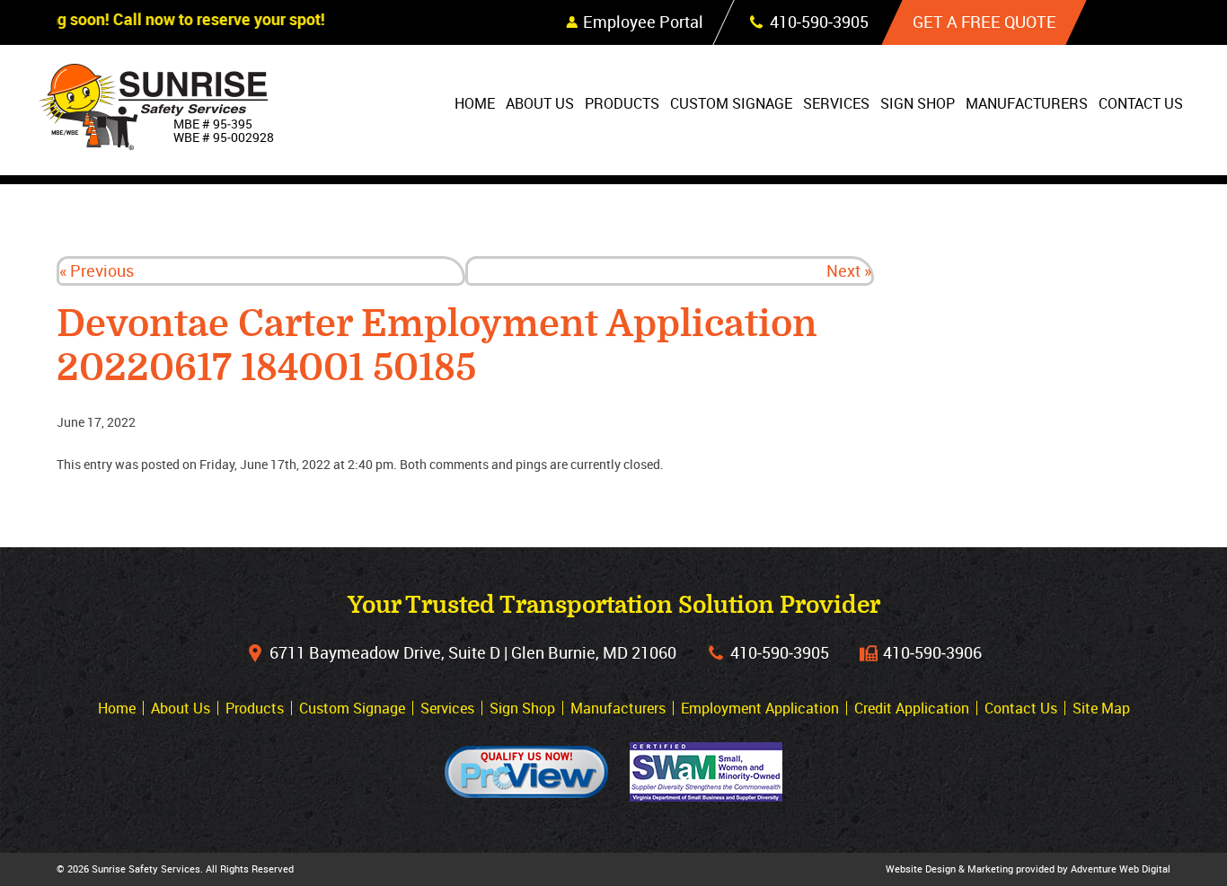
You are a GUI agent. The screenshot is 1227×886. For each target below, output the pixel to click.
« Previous (96, 270)
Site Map (1101, 708)
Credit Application (911, 708)
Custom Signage (731, 103)
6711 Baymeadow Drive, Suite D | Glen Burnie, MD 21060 (472, 652)
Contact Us (1141, 103)
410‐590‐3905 (779, 652)
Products (622, 103)
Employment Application (760, 708)
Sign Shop (917, 103)
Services (836, 103)
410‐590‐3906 (932, 652)
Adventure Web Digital (1120, 868)
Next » (848, 270)
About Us (540, 103)
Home (475, 103)
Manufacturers (1027, 103)
